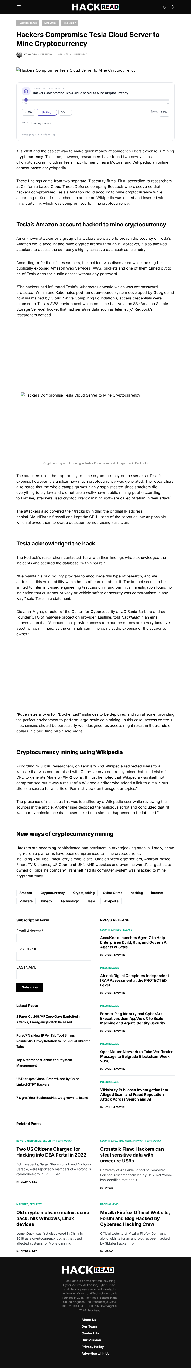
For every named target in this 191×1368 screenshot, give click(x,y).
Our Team (89, 1326)
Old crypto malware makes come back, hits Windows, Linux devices (52, 1218)
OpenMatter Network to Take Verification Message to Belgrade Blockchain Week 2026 (137, 1056)
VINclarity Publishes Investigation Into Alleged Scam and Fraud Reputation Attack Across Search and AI (134, 1094)
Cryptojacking (84, 893)
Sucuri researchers (56, 766)
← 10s (28, 112)
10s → (65, 112)
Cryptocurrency (53, 893)
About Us (89, 1320)
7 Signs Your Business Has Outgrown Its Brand (52, 1098)
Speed (154, 111)
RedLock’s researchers (60, 262)
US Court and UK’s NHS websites (81, 864)
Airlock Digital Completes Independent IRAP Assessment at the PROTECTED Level (134, 980)
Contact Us (90, 1333)
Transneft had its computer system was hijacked (109, 870)
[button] (18, 7)
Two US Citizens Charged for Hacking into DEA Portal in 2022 (51, 1152)
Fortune (27, 498)
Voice (25, 122)
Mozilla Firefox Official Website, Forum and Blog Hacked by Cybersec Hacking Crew (135, 1218)
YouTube (40, 859)
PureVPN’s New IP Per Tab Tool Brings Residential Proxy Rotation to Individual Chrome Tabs (53, 1040)
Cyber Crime (112, 893)
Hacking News (28, 22)
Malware (50, 22)
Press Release (122, 929)
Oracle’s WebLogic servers (118, 859)
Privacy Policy (93, 1347)
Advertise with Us (95, 1353)
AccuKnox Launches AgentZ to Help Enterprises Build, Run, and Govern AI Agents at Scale (134, 942)
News (19, 1140)
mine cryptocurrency (110, 203)
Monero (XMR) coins (65, 777)
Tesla (91, 901)
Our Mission (91, 1340)
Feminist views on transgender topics (102, 788)
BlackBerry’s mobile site (72, 859)
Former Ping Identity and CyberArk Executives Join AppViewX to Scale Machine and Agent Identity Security (132, 1018)
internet (157, 893)
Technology (70, 901)
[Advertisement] (95, 354)
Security (70, 22)
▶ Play (46, 112)
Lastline (104, 617)
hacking (137, 893)
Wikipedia (111, 901)
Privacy (46, 901)
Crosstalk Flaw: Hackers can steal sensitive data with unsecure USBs (132, 1155)
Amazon (25, 893)
